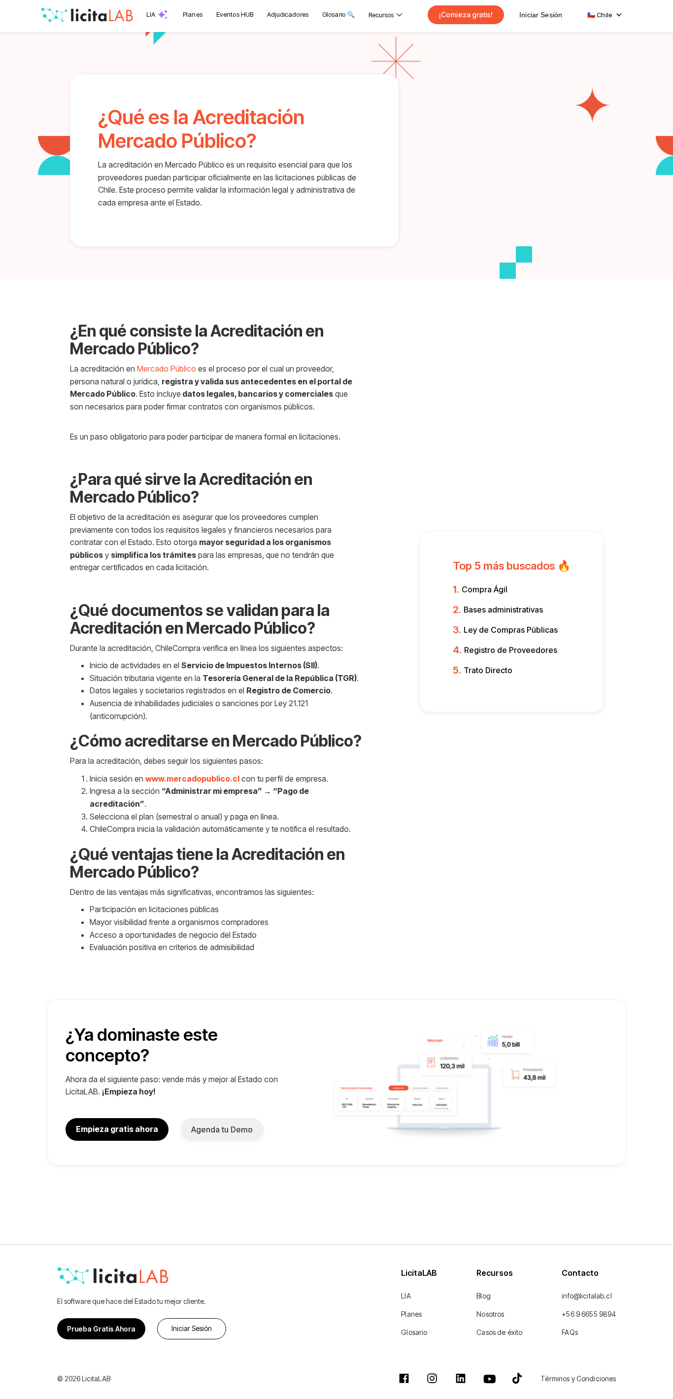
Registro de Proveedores (510, 650)
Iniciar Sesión (540, 15)
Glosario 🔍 (338, 14)
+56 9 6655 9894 (589, 1314)
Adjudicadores (287, 14)
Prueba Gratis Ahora (101, 1329)
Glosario (414, 1332)
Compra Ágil (484, 589)
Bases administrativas (503, 609)
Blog (483, 1296)
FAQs (570, 1332)
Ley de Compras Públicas (511, 630)
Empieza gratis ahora (117, 1129)
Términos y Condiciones (578, 1378)
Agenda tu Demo (222, 1129)
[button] (385, 15)
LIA (150, 14)
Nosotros (490, 1314)
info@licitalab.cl (586, 1296)
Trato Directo (488, 670)
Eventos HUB (234, 14)
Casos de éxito (499, 1332)
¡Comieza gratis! (466, 14)
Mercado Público (166, 369)
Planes (192, 14)
